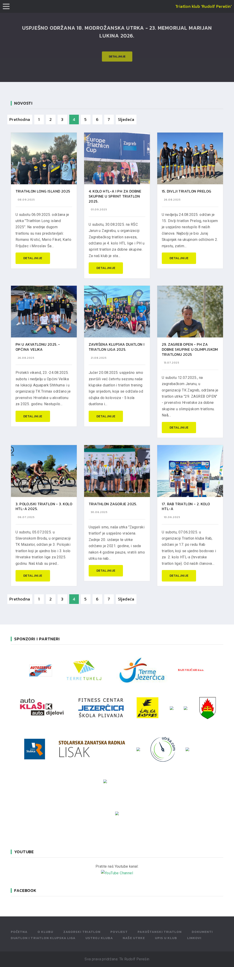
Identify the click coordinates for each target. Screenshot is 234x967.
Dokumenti (202, 931)
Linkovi (194, 938)
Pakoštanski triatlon (160, 931)
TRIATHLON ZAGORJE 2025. (113, 504)
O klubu (45, 931)
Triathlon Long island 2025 (43, 191)
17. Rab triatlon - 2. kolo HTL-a (186, 506)
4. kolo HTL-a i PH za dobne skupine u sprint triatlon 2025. (115, 196)
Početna (19, 931)
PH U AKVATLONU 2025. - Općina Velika (38, 347)
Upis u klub (166, 938)
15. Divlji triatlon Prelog (186, 191)
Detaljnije (117, 53)
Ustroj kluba (99, 938)
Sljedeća (126, 119)
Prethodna (19, 119)
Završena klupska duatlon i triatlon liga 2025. (116, 347)
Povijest (119, 931)
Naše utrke (134, 938)
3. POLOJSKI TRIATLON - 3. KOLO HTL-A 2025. (44, 506)
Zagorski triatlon (82, 931)
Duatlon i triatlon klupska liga (43, 938)
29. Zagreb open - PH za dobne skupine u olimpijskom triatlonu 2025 (190, 349)
